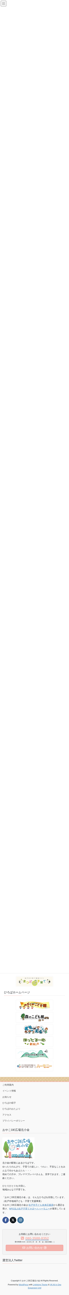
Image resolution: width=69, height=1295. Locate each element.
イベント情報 (9, 1090)
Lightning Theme (40, 1285)
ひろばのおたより (11, 1108)
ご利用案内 (8, 1085)
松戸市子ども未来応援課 (41, 1205)
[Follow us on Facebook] (5, 1220)
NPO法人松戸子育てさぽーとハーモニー (29, 1208)
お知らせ (6, 1097)
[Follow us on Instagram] (20, 1220)
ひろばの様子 (9, 1103)
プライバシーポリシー (13, 1120)
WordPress (23, 1285)
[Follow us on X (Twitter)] (13, 1220)
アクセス (6, 1114)
